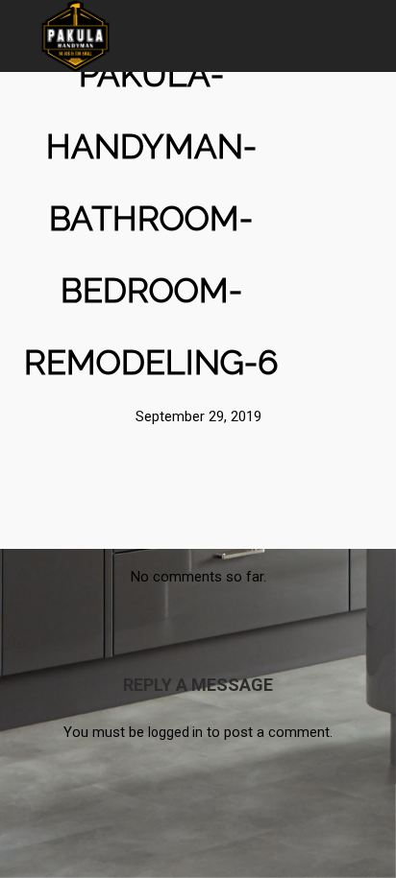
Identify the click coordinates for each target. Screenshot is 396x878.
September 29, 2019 (198, 416)
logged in (175, 732)
